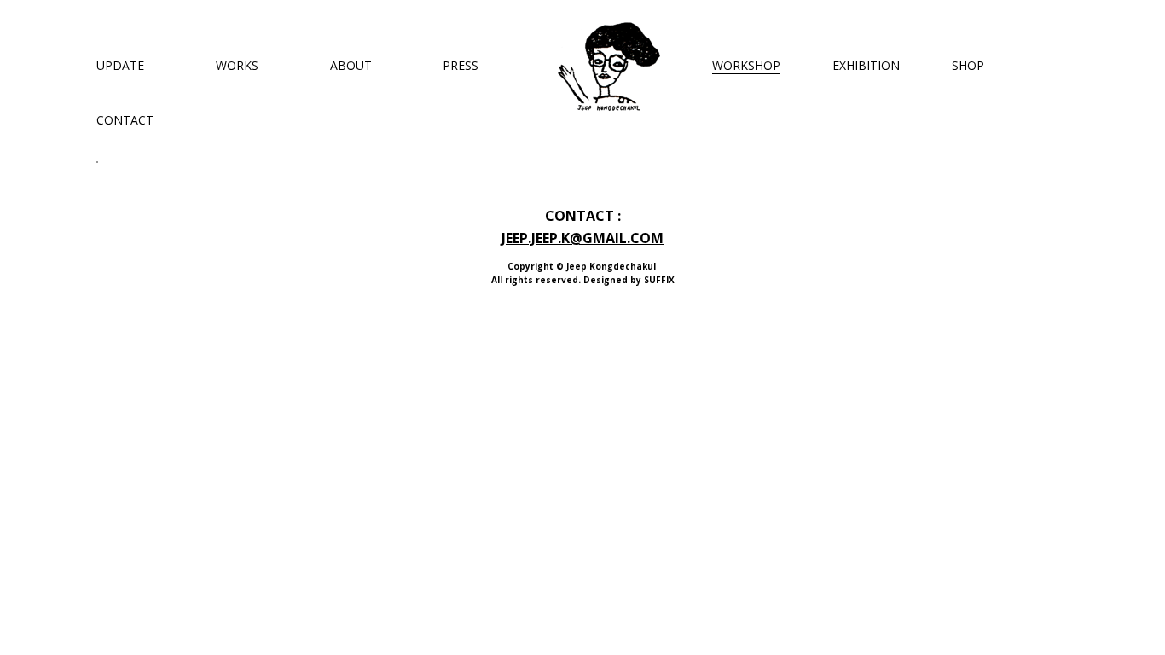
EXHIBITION (866, 65)
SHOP (968, 65)
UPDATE (120, 65)
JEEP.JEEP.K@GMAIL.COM (582, 238)
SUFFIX (659, 280)
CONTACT (125, 120)
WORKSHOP (746, 65)
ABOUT (351, 65)
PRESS (460, 65)
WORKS (237, 65)
